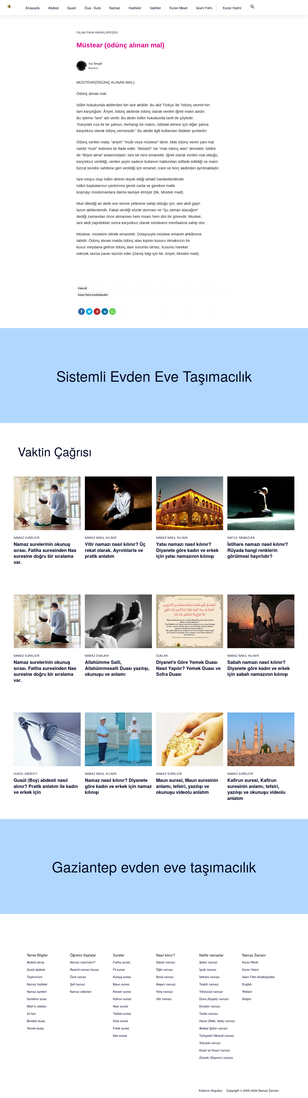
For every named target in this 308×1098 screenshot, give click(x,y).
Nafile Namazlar (241, 538)
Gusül (71, 7)
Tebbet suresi (122, 1013)
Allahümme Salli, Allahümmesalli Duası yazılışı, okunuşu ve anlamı (117, 668)
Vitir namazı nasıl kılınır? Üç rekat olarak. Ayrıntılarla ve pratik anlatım (115, 550)
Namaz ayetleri (37, 991)
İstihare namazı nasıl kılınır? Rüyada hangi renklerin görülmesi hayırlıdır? (257, 550)
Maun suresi (121, 984)
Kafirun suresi (122, 999)
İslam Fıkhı (204, 7)
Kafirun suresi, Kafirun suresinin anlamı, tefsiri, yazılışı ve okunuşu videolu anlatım (256, 789)
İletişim (246, 999)
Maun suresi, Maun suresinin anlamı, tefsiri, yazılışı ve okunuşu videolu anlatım (187, 786)
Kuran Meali (179, 7)
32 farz (31, 1013)
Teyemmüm (35, 977)
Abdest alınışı (35, 962)
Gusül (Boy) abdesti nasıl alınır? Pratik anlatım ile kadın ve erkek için (46, 786)
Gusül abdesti (36, 969)
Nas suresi (120, 1035)
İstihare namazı (209, 977)
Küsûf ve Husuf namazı (214, 1050)
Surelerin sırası (37, 999)
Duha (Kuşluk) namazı (214, 999)
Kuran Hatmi (232, 7)
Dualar (162, 656)
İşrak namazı (207, 969)
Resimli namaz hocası (84, 969)
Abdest (53, 7)
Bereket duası (36, 1021)
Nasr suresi (120, 1006)
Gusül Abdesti (25, 774)
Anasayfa (33, 7)
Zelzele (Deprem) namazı (216, 1057)
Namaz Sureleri (27, 538)
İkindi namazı (164, 977)
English (247, 984)
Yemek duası (35, 1028)
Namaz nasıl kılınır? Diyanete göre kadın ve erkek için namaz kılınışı (118, 786)
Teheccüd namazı (211, 991)
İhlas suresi (120, 1021)
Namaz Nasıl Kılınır (100, 538)
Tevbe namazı (208, 1013)
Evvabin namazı (209, 1006)
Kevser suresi (122, 991)
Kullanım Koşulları (210, 1090)
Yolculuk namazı (210, 1043)
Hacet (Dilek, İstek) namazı (217, 1021)
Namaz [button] (114, 7)
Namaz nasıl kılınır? (83, 962)
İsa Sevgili (95, 63)
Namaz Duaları (97, 656)
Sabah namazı (165, 962)
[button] (33, 7)
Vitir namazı (164, 999)
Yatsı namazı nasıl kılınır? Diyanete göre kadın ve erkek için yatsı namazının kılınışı (187, 550)
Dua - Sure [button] (93, 7)
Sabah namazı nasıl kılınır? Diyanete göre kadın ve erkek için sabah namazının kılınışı (258, 668)
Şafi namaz (77, 984)
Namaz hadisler (37, 984)
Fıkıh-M (82, 288)
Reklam (247, 991)
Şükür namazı (208, 962)
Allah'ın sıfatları (37, 1006)
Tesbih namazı (209, 984)
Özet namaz (78, 977)
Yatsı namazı (164, 991)
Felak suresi (121, 1028)
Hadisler (135, 7)
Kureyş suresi (122, 977)
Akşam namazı (166, 984)
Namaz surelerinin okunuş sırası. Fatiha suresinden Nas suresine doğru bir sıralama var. (45, 553)
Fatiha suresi (121, 962)
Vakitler (155, 7)
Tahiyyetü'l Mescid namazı (216, 1035)
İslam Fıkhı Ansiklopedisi (97, 32)
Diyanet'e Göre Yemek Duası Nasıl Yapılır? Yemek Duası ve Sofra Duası (188, 668)
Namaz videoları (80, 991)
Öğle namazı (164, 969)
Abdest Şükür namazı (213, 1028)
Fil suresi (119, 969)
